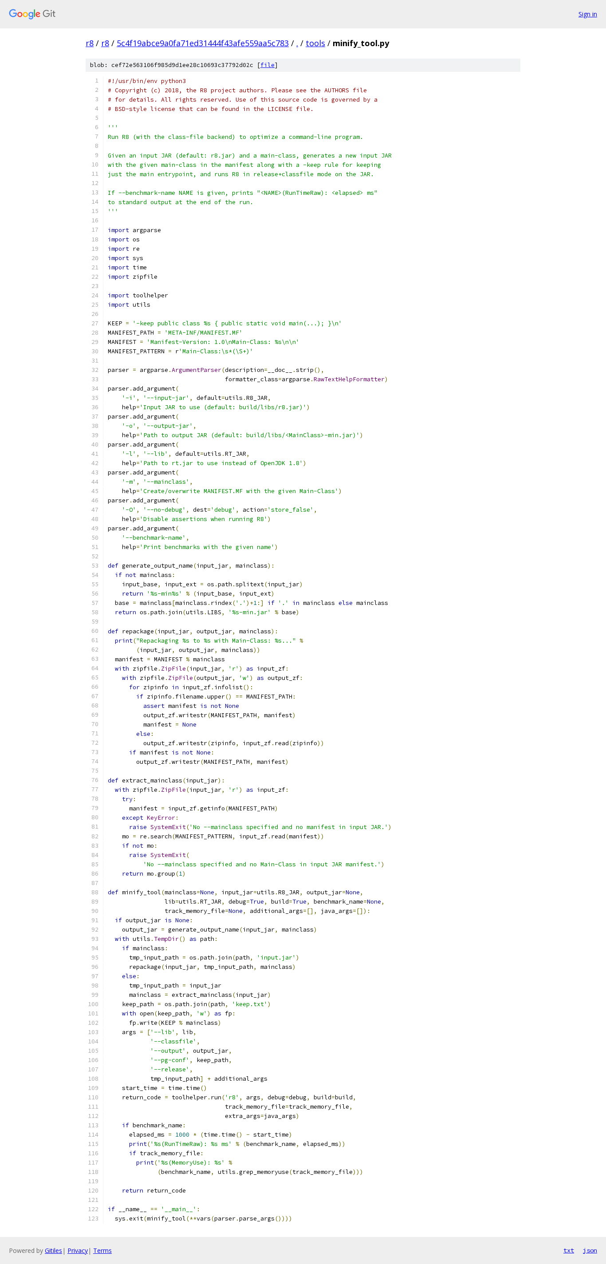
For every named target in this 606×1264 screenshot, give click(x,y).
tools (315, 43)
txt (568, 1250)
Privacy (77, 1250)
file (267, 65)
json (590, 1250)
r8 (90, 43)
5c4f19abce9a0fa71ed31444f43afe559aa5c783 (203, 43)
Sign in (587, 14)
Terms (102, 1250)
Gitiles (53, 1250)
